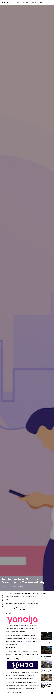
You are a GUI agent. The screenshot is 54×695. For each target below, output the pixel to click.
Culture (42, 655)
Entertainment (35, 2)
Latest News (16, 2)
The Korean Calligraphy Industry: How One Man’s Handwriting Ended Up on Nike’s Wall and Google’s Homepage (46, 685)
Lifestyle (42, 2)
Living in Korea (43, 682)
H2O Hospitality (24, 670)
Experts (42, 669)
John (22, 586)
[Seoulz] (6, 2)
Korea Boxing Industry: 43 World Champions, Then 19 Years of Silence (46, 643)
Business (28, 2)
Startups (23, 2)
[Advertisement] (47, 612)
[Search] (51, 2)
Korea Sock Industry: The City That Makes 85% (46, 671)
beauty (19, 594)
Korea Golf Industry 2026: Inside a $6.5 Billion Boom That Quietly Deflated (46, 657)
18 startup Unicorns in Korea (20, 626)
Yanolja (23, 625)
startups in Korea (11, 601)
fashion (15, 594)
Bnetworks (23, 641)
